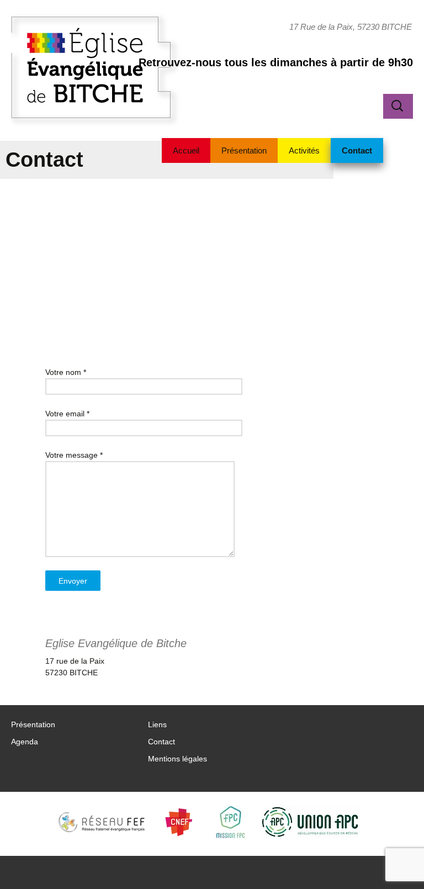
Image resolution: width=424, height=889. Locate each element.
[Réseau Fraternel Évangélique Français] (105, 822)
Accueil (186, 150)
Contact (357, 150)
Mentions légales (177, 758)
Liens (157, 724)
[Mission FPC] (230, 822)
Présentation (244, 150)
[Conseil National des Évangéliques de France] (181, 822)
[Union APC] (316, 822)
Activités (304, 150)
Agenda (24, 741)
